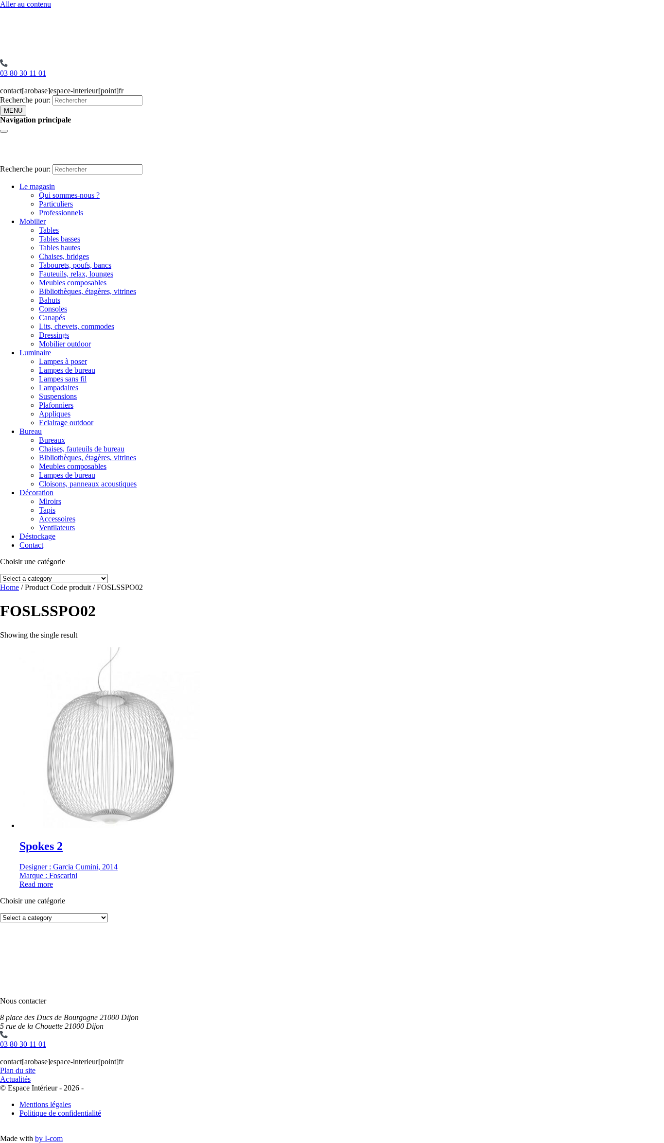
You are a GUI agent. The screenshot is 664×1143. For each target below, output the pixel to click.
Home (9, 587)
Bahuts (49, 300)
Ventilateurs (57, 527)
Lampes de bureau (67, 370)
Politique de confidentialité (60, 1113)
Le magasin (37, 186)
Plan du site (17, 1070)
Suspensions (58, 396)
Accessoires (57, 519)
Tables (49, 230)
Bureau (30, 431)
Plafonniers (56, 405)
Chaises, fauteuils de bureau (81, 449)
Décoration (36, 492)
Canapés (52, 317)
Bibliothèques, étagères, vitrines (87, 291)
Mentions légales (45, 1104)
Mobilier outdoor (65, 344)
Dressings (54, 335)
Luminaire (35, 352)
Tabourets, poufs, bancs (75, 265)
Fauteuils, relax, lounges (76, 274)
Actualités (15, 1079)
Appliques (54, 414)
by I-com (49, 1138)
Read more (36, 884)
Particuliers (56, 204)
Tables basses (59, 239)
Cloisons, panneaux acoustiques (88, 484)
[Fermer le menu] (4, 131)
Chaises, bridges (64, 256)
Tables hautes (59, 247)
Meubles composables (72, 282)
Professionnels (61, 212)
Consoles (53, 309)
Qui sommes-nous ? (69, 195)
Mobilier (32, 221)
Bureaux (52, 440)
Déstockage (37, 536)
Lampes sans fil (63, 379)
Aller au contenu (25, 4)
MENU (13, 110)
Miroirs (50, 501)
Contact (31, 545)
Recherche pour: (25, 100)
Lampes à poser (63, 361)
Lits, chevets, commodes (76, 326)
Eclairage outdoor (66, 422)
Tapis (47, 510)
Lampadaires (58, 387)
